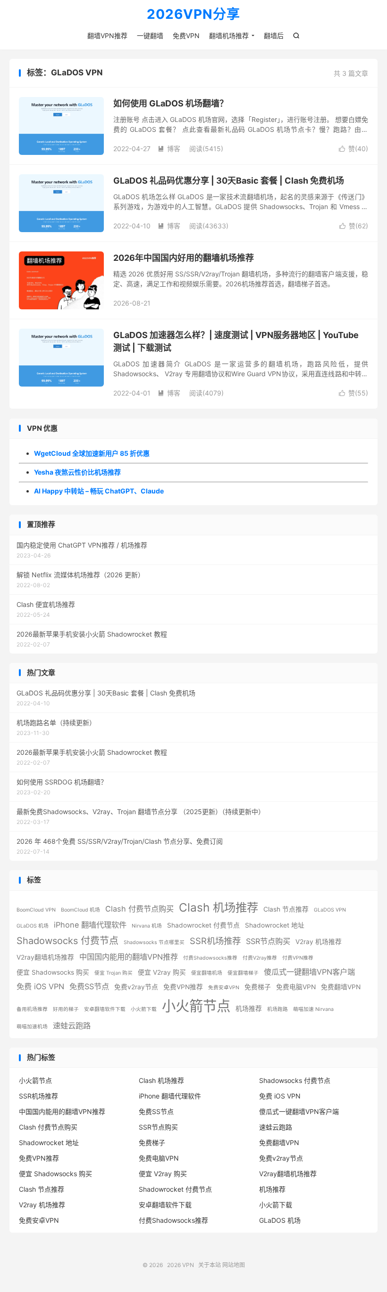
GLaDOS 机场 (33, 926)
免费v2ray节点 (136, 987)
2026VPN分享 (193, 14)
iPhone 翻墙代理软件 (90, 924)
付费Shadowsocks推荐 (210, 958)
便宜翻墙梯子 (243, 973)
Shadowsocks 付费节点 (67, 940)
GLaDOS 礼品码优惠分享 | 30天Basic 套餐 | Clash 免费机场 (228, 181)
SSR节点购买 (268, 941)
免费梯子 (257, 987)
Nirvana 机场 (147, 926)
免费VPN (186, 36)
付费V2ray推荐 (260, 958)
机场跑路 (277, 1009)
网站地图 (233, 1264)
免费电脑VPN (296, 987)
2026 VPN (180, 1264)
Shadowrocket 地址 (274, 925)
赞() (353, 149)
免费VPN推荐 (183, 987)
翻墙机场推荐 (229, 36)
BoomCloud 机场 (80, 910)
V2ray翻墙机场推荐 (45, 957)
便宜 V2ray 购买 (162, 972)
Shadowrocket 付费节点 (203, 925)
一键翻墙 (150, 36)
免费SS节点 (89, 986)
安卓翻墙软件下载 (105, 1009)
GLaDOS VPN (330, 910)
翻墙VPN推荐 (107, 36)
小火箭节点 (196, 1006)
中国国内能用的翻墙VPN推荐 (128, 956)
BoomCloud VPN (36, 910)
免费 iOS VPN (40, 986)
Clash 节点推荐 (286, 909)
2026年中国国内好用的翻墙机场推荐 (183, 258)
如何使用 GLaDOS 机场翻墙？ (170, 103)
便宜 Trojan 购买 (113, 973)
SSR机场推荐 (215, 941)
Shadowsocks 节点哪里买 (154, 942)
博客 (169, 149)
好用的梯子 (66, 1009)
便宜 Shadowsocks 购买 (53, 972)
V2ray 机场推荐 (318, 941)
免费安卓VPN (223, 988)
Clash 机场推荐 (218, 907)
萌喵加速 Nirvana (313, 1009)
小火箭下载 (144, 1009)
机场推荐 (249, 1008)
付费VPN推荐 (297, 958)
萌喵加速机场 (32, 1027)
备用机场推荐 (32, 1009)
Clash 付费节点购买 (139, 908)
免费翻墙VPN (341, 987)
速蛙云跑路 (72, 1025)
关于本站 (209, 1264)
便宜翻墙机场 (206, 973)
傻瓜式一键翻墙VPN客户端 (309, 972)
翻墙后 (274, 36)
